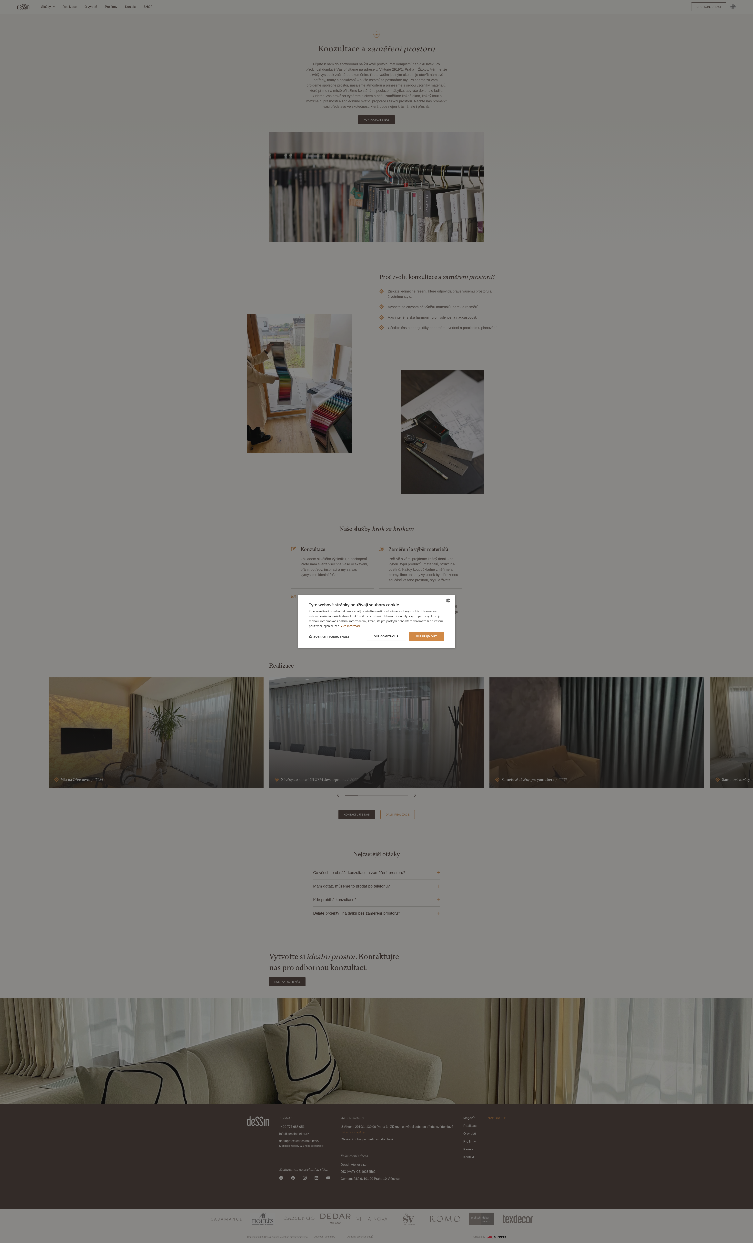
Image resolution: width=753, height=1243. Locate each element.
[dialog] (376, 621)
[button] (329, 636)
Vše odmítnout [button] (386, 636)
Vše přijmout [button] (426, 636)
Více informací (350, 626)
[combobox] (448, 600)
